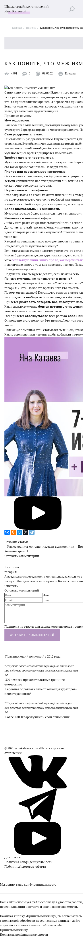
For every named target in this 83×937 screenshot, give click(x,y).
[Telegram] (32, 532)
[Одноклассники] (13, 532)
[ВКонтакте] (7, 532)
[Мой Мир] (19, 532)
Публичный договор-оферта (25, 867)
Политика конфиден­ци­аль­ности (28, 862)
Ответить (11, 586)
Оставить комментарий (21, 556)
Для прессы (12, 857)
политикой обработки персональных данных (35, 921)
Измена (70, 73)
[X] (25, 532)
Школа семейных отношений (26, 9)
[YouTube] (37, 837)
